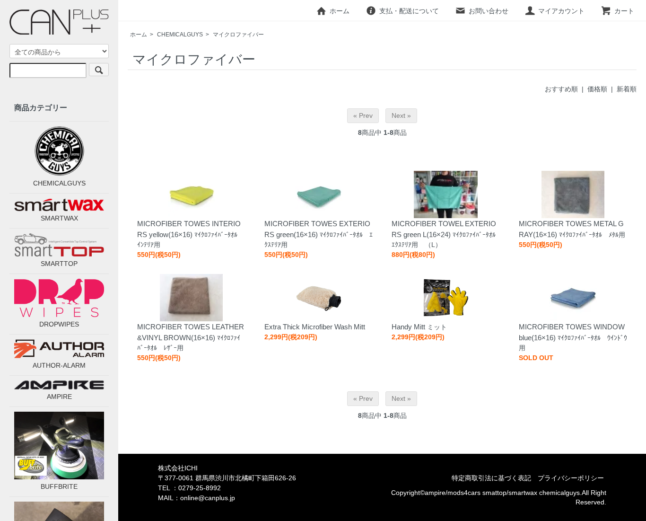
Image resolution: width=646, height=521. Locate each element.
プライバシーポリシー (571, 478)
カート (624, 11)
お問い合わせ (488, 11)
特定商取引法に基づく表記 (491, 478)
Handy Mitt (408, 327)
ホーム (339, 11)
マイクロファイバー (238, 34)
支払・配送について (409, 11)
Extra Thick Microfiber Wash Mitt (314, 327)
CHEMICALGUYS (180, 34)
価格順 (597, 89)
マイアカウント (561, 11)
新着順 (627, 89)
